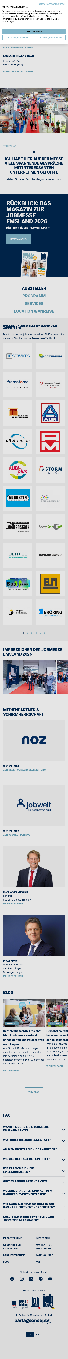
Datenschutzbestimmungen (52, 4)
